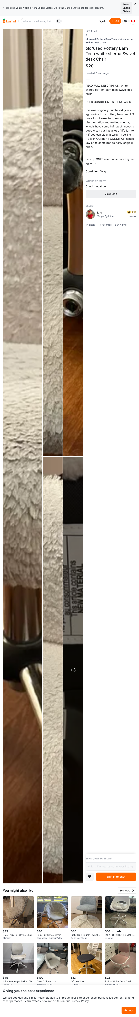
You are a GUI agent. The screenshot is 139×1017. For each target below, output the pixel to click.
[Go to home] (9, 21)
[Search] (58, 21)
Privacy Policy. (80, 1001)
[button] (127, 891)
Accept (129, 1010)
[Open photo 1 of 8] (22, 456)
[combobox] (38, 21)
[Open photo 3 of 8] (73, 242)
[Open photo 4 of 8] (52, 670)
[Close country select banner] (135, 3)
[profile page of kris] (90, 214)
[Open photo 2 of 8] (52, 242)
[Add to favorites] (90, 877)
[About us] (125, 21)
